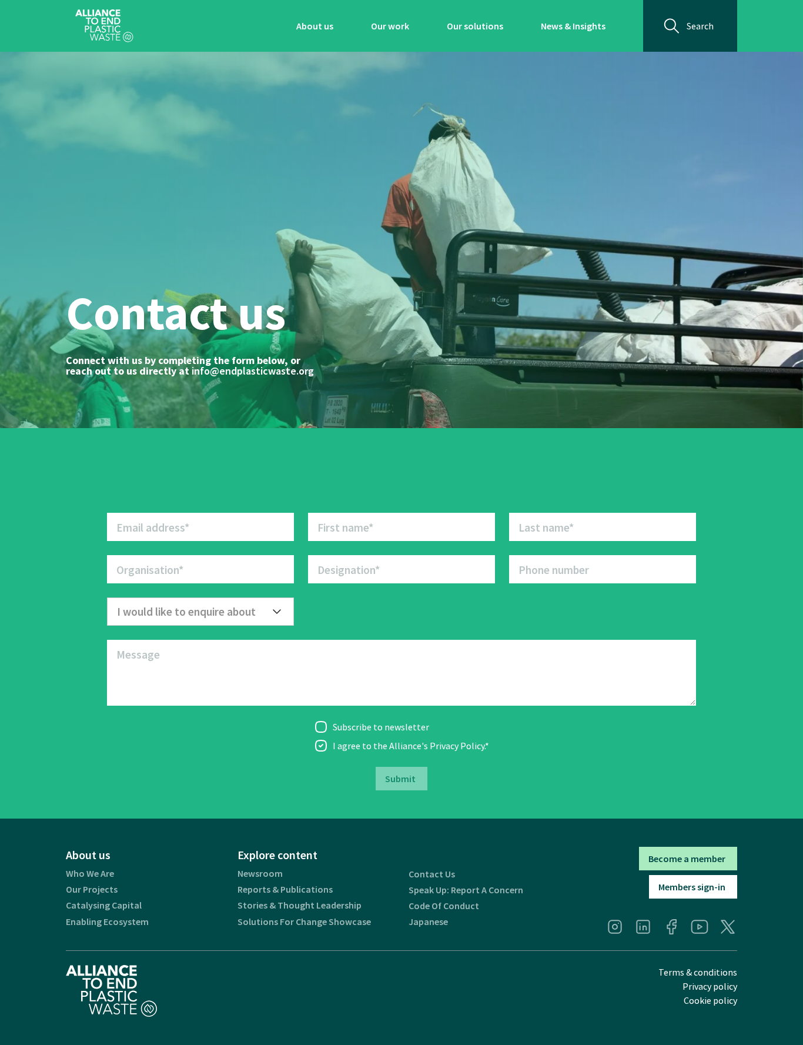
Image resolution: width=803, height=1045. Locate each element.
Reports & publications (285, 889)
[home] (104, 25)
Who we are (90, 873)
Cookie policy (710, 1000)
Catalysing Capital (104, 905)
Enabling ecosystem (107, 921)
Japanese (428, 921)
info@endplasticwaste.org (253, 371)
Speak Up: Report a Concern (466, 890)
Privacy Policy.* (459, 746)
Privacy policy (709, 986)
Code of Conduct (444, 906)
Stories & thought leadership (299, 905)
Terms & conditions (697, 972)
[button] (200, 611)
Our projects (92, 889)
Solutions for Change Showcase (304, 921)
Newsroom (260, 873)
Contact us (432, 874)
